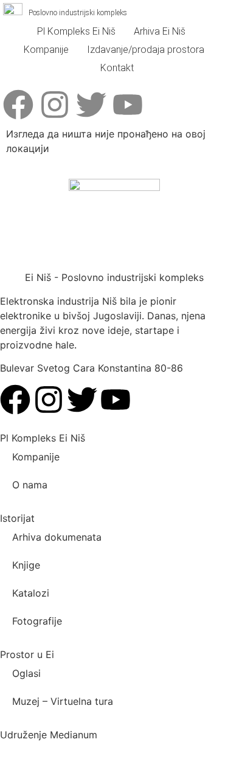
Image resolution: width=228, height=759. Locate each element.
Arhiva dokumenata (57, 537)
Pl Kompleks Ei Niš (76, 31)
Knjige (26, 565)
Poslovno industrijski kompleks (78, 13)
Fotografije (37, 621)
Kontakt (117, 68)
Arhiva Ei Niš (159, 31)
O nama (29, 485)
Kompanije (46, 49)
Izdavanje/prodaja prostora (145, 49)
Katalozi (30, 593)
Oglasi (26, 673)
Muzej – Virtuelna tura (62, 701)
